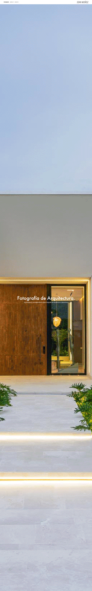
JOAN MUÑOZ (82, 2)
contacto (16, 2)
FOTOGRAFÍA (6, 2)
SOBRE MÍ (11, 2)
